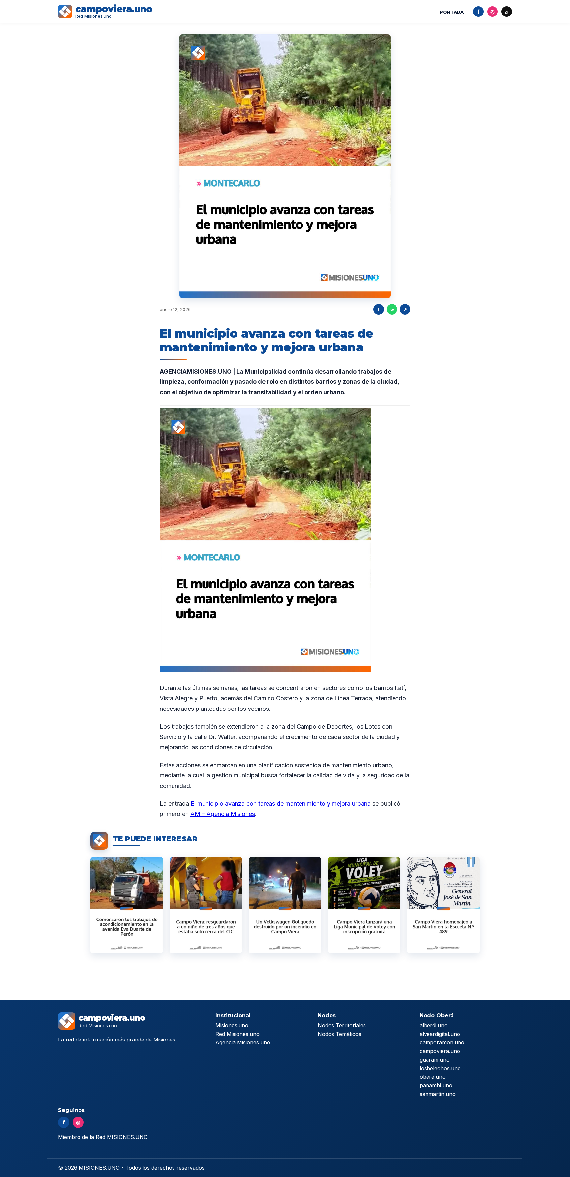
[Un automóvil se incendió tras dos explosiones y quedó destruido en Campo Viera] (285, 905)
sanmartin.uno (438, 1094)
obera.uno (433, 1076)
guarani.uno (435, 1059)
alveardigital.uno (440, 1034)
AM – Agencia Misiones (222, 813)
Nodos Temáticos (339, 1034)
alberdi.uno (434, 1025)
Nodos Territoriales (342, 1025)
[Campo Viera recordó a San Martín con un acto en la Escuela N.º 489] (443, 905)
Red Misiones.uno (237, 1034)
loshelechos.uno (440, 1068)
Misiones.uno (231, 1025)
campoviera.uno (440, 1051)
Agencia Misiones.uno (242, 1042)
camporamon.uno (442, 1042)
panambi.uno (436, 1085)
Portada (452, 12)
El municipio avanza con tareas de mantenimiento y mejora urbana (281, 803)
